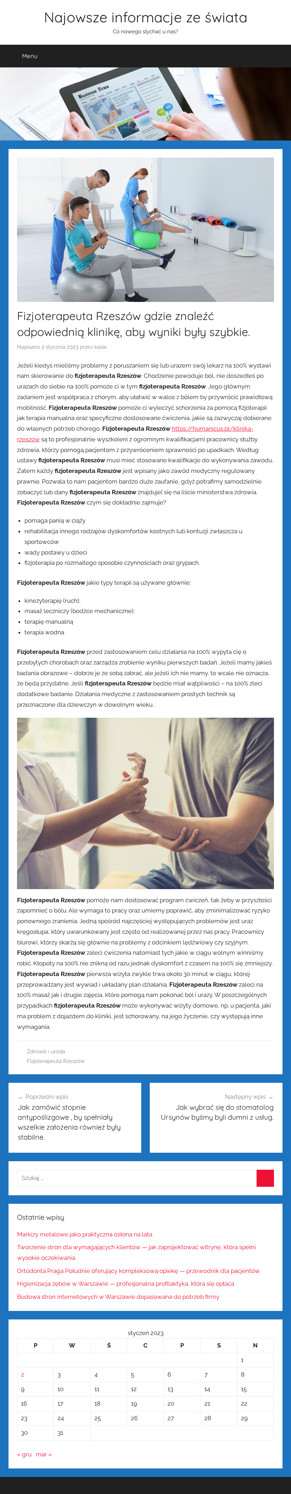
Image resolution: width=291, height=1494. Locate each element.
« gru (24, 1454)
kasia (100, 347)
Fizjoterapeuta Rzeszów (56, 1061)
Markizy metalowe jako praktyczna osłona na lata (84, 1234)
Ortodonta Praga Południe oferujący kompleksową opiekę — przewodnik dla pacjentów (138, 1270)
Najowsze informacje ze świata (145, 17)
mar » (44, 1454)
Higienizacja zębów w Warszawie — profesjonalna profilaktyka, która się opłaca (125, 1283)
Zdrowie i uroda (46, 1051)
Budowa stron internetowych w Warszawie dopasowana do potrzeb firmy (118, 1296)
